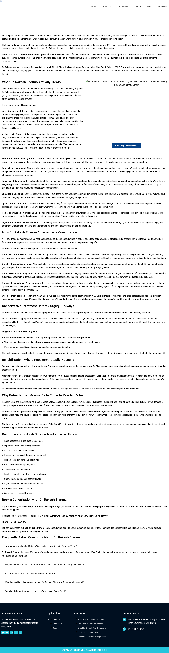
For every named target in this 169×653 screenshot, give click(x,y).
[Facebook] (3, 632)
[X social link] (151, 2)
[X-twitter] (16, 632)
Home (5, 17)
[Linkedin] (20, 632)
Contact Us (57, 624)
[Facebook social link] (146, 2)
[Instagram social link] (155, 2)
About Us (56, 619)
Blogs (55, 628)
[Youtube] (11, 632)
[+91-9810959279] (124, 629)
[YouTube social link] (160, 2)
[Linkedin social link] (165, 2)
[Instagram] (7, 632)
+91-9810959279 (14, 2)
